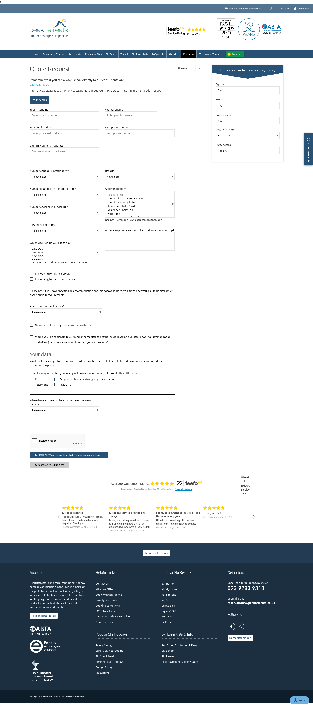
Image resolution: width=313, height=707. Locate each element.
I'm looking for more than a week (55, 279)
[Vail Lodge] (140, 214)
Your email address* (42, 127)
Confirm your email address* (47, 145)
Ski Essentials (140, 54)
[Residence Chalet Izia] (140, 210)
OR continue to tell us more (49, 465)
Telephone (41, 384)
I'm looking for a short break (52, 273)
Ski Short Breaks (106, 656)
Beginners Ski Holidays (109, 661)
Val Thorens (169, 594)
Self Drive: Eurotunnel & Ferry (179, 645)
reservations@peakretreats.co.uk (251, 603)
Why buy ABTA (104, 589)
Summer (236, 54)
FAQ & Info (158, 54)
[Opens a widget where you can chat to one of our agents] (299, 700)
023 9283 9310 (39, 84)
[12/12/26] (64, 256)
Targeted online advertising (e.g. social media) (87, 379)
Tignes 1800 (169, 611)
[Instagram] (240, 626)
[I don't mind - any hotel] (140, 202)
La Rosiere (168, 622)
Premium (189, 54)
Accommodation (224, 114)
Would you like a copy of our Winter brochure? (63, 325)
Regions (220, 84)
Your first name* (39, 109)
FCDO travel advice (107, 611)
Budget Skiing (104, 667)
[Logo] (49, 26)
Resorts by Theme (53, 54)
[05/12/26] (64, 252)
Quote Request (105, 622)
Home (35, 54)
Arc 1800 (167, 616)
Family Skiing (104, 645)
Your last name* (114, 109)
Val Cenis (167, 600)
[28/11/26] (64, 248)
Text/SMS (65, 384)
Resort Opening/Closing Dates (180, 661)
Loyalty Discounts (106, 600)
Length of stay (223, 129)
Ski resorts (74, 54)
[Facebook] (193, 68)
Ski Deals (111, 54)
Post (38, 379)
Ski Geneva (102, 672)
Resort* (109, 171)
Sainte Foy (168, 583)
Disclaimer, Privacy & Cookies (113, 616)
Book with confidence (109, 594)
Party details (223, 145)
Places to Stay (93, 54)
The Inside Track (209, 54)
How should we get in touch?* (48, 306)
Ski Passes (168, 656)
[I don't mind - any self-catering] (140, 198)
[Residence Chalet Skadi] (140, 206)
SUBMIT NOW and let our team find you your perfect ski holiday (69, 455)
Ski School (168, 650)
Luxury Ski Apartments (109, 650)
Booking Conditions (108, 605)
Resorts (219, 99)
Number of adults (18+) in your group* (53, 188)
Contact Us (102, 583)
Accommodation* (115, 188)
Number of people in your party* (49, 171)
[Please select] (140, 195)
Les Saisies (168, 605)
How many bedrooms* (43, 224)
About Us (174, 54)
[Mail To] (199, 68)
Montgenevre (170, 589)
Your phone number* (118, 127)
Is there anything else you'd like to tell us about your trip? (139, 230)
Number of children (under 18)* (49, 207)
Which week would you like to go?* (51, 243)
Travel (124, 54)
